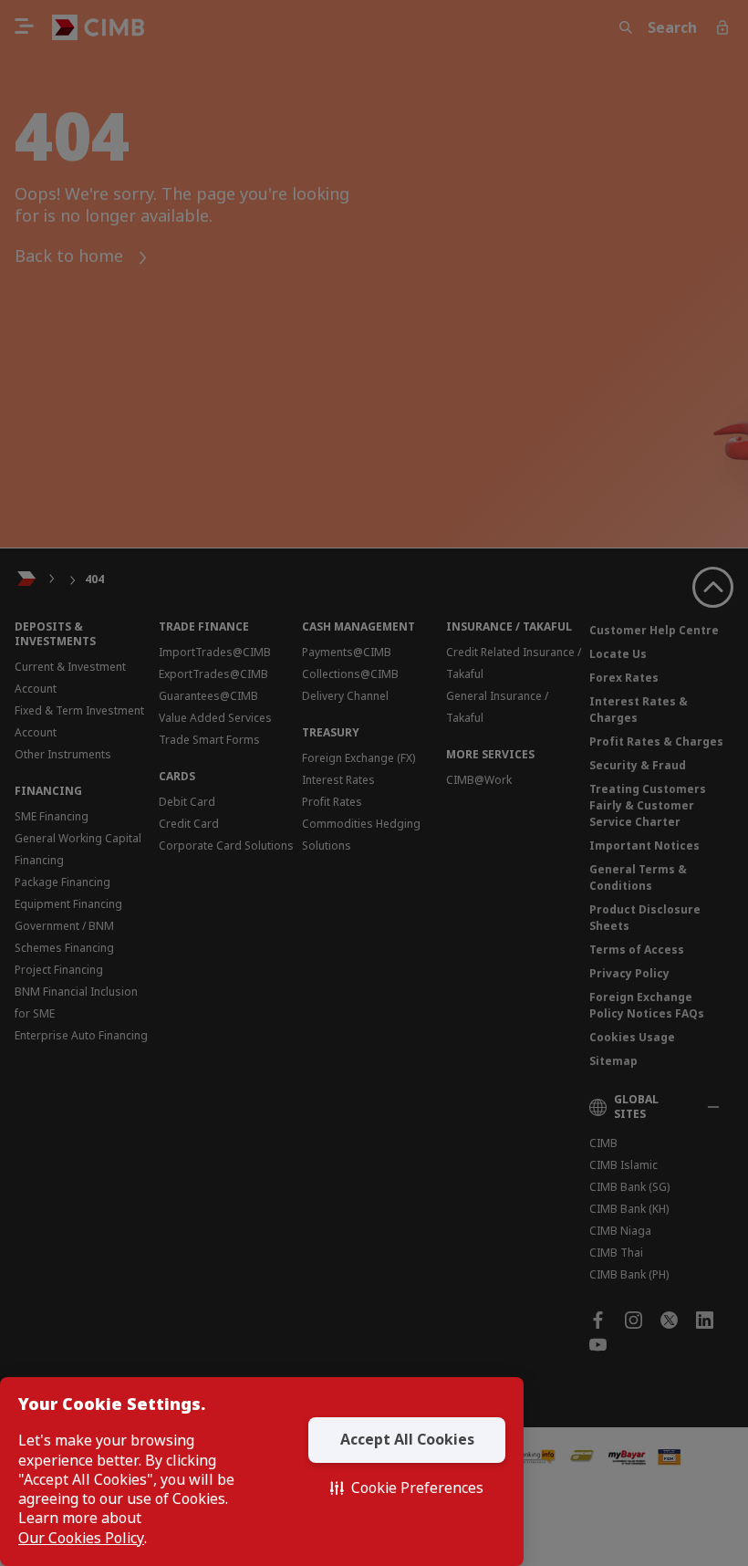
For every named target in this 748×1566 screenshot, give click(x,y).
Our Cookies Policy (81, 1538)
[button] (407, 1488)
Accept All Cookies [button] (407, 1439)
